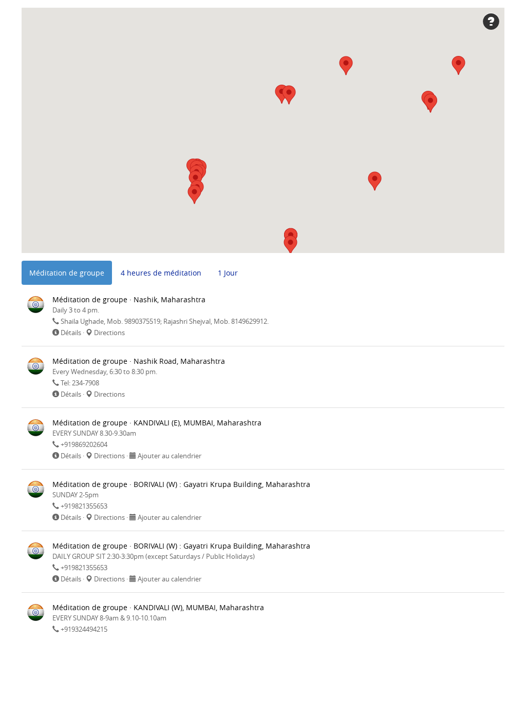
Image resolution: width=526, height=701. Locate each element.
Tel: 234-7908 (80, 382)
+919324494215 (84, 629)
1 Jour (228, 273)
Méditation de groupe (66, 273)
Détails (71, 332)
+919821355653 (84, 506)
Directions (109, 332)
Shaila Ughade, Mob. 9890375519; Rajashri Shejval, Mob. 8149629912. (165, 321)
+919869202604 (84, 444)
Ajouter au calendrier (169, 455)
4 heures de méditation (161, 273)
